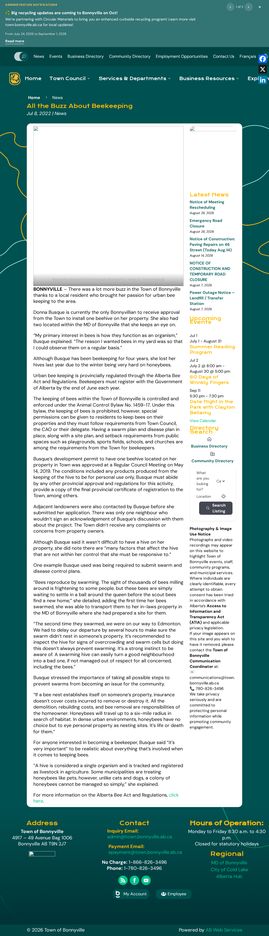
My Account (135, 894)
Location (203, 496)
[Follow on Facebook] (134, 880)
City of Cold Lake (229, 869)
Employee (173, 894)
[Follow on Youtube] (146, 880)
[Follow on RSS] (123, 880)
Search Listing (219, 508)
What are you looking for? (202, 481)
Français (248, 56)
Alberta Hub (229, 876)
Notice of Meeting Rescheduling (207, 204)
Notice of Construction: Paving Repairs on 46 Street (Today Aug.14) (212, 244)
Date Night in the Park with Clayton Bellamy (212, 407)
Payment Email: (126, 846)
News (39, 56)
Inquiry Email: (123, 831)
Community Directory (130, 56)
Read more (14, 41)
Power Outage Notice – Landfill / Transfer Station (212, 298)
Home (33, 78)
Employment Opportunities (182, 56)
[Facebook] (262, 59)
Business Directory (86, 56)
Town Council (67, 78)
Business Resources (207, 78)
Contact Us (223, 56)
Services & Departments (132, 78)
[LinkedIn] (262, 80)
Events (55, 56)
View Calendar (203, 420)
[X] (262, 69)
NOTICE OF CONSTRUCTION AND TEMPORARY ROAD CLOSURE (210, 271)
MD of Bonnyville (229, 863)
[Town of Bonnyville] (15, 78)
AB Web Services (224, 930)
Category (223, 481)
